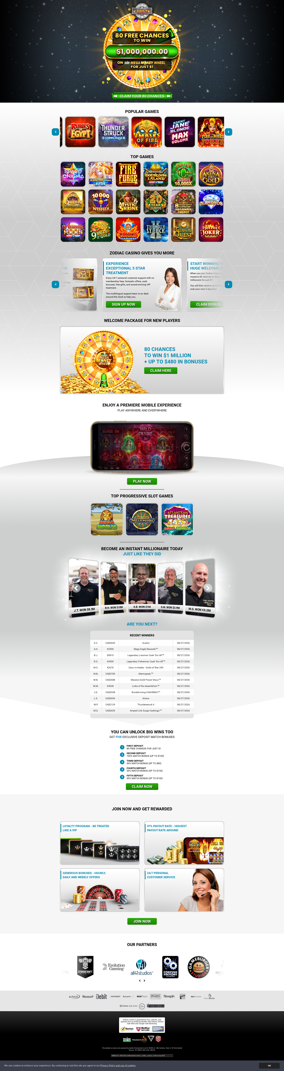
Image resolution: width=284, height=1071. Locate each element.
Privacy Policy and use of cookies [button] (117, 1065)
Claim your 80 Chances (142, 96)
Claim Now (142, 786)
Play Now (142, 481)
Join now (142, 921)
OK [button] (269, 1065)
